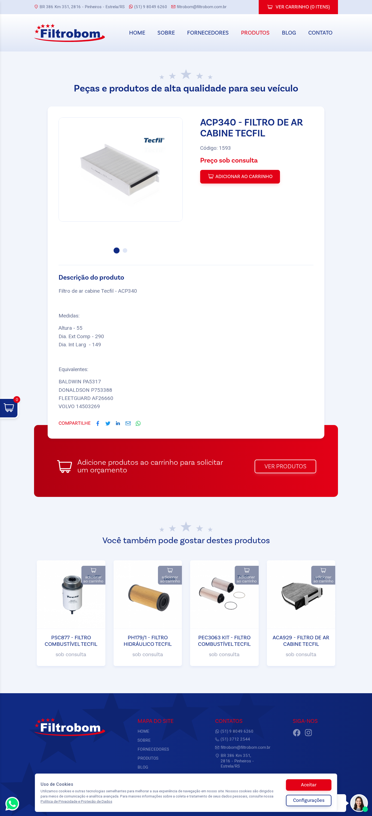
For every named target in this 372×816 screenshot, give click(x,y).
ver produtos (285, 466)
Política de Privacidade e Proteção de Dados (76, 801)
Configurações (308, 800)
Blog (289, 32)
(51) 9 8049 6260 (150, 6)
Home (137, 32)
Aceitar (308, 785)
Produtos (255, 32)
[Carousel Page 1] (116, 250)
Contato (320, 32)
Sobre (166, 32)
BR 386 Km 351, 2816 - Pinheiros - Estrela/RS (82, 6)
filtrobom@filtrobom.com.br (202, 6)
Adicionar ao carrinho (244, 176)
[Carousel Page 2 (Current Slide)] (125, 250)
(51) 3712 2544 (235, 739)
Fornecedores (208, 32)
